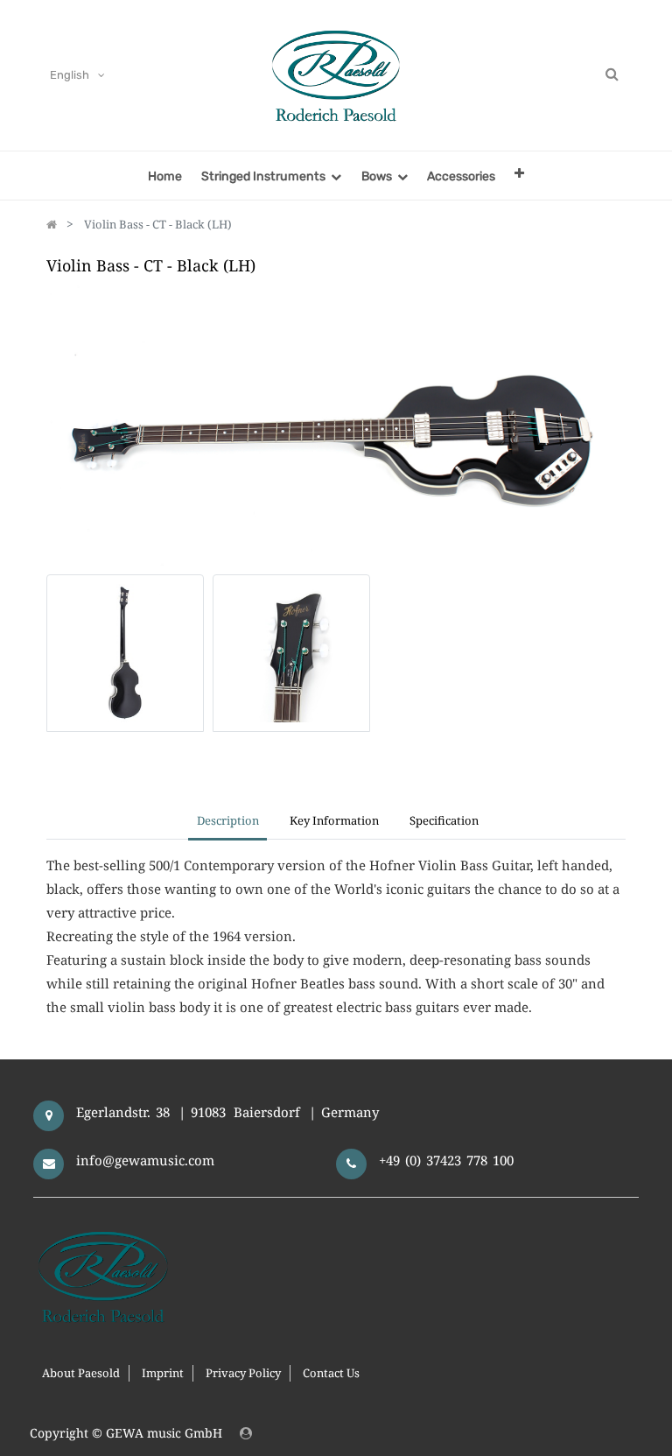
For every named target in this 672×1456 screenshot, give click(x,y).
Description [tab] (228, 820)
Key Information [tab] (334, 820)
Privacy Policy (243, 1373)
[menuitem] (165, 175)
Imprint (163, 1373)
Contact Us (331, 1373)
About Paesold (81, 1373)
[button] (519, 172)
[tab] (444, 822)
